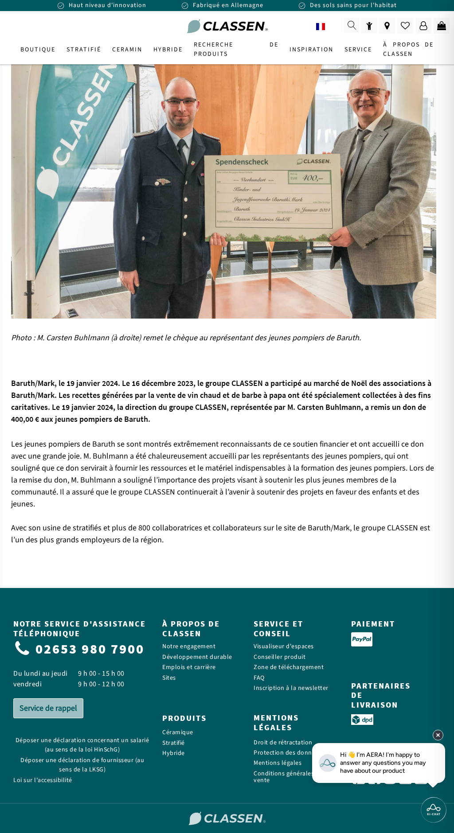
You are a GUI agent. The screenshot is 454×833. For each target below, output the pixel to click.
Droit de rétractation (283, 743)
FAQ (259, 678)
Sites (169, 678)
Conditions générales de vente (288, 777)
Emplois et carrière (189, 667)
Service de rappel (48, 708)
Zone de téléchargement (289, 667)
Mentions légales (277, 763)
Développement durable (197, 657)
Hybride (173, 753)
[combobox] (326, 26)
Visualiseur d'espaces (284, 646)
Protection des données (287, 753)
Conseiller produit (279, 657)
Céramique (177, 732)
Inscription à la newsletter (291, 688)
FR (333, 27)
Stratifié (173, 743)
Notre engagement (188, 646)
